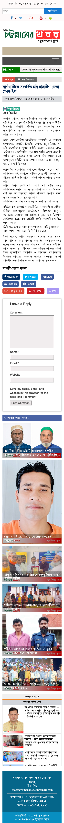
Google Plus (15, 291)
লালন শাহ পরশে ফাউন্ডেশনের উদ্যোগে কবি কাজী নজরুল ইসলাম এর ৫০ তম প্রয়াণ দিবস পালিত (41, 741)
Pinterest (37, 291)
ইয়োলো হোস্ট (42, 819)
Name (15, 352)
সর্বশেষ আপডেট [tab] (32, 696)
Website (15, 374)
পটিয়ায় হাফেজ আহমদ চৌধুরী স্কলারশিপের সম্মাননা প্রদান (30, 607)
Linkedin (12, 284)
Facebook (12, 276)
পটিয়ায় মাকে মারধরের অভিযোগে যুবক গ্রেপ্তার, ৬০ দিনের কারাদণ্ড (28, 651)
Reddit (30, 284)
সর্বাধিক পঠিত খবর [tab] (32, 702)
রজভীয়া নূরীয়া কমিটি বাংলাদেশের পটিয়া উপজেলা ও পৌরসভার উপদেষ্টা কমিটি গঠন (30, 453)
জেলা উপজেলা (27, 79)
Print (54, 291)
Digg (49, 276)
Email (14, 363)
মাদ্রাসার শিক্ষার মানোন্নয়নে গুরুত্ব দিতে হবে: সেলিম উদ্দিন (31, 576)
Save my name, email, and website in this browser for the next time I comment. (29, 393)
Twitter (31, 276)
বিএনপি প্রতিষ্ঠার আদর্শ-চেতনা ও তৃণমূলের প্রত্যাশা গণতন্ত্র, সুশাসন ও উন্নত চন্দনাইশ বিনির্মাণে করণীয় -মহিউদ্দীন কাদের (43, 712)
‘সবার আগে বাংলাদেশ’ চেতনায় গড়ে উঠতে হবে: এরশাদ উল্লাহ (30, 686)
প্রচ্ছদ (10, 79)
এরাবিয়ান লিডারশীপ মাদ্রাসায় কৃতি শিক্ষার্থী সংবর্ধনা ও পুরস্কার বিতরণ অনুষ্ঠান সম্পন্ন (41, 755)
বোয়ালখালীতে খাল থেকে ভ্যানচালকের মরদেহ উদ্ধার (27, 539)
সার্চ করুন (52, 11)
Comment (17, 312)
